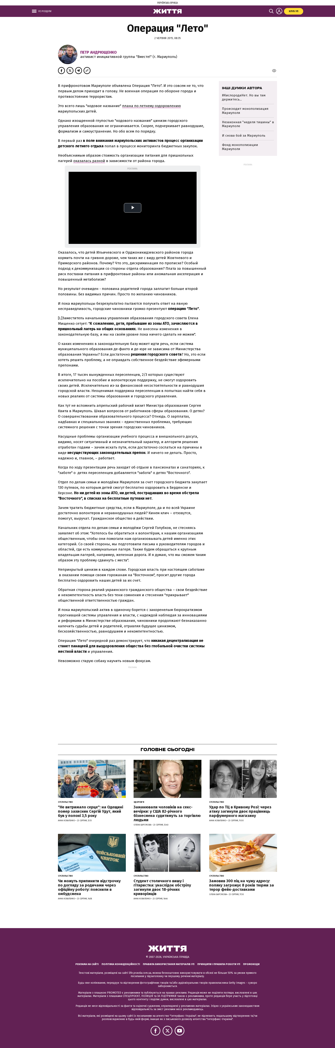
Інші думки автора (242, 88)
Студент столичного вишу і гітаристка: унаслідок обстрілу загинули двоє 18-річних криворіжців (162, 887)
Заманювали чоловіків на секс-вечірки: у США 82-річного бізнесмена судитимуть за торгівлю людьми (167, 813)
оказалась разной (89, 161)
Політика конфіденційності (121, 964)
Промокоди (251, 964)
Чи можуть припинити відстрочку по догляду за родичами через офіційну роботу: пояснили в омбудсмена (89, 887)
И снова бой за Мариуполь (243, 136)
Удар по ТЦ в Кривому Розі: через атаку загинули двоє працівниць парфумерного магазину (240, 811)
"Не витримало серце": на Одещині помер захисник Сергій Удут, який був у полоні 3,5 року (90, 811)
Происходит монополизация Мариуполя (245, 111)
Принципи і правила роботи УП (218, 964)
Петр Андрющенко (98, 52)
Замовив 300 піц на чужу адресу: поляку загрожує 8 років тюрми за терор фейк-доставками (241, 885)
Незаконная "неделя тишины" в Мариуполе (248, 124)
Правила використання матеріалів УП (168, 964)
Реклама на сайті (87, 964)
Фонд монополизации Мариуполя (240, 147)
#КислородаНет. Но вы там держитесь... (244, 97)
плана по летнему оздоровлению (151, 106)
